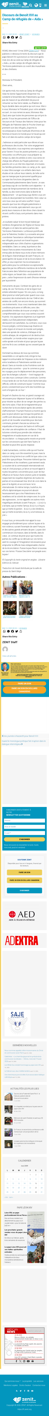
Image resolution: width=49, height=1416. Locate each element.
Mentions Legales (11, 1385)
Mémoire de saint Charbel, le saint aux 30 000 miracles (28, 1119)
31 (42, 1192)
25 (7, 1192)
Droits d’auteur (25, 1385)
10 (42, 1179)
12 (13, 1183)
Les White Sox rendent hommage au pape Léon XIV (23, 1065)
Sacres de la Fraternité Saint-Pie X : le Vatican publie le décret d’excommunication (27, 1096)
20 (19, 1188)
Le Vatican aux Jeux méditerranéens (17, 1071)
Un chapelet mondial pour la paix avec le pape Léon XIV (28, 1108)
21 (24, 1188)
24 (42, 1188)
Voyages (36, 34)
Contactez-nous (38, 1385)
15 (30, 1183)
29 (30, 1192)
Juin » (11, 1197)
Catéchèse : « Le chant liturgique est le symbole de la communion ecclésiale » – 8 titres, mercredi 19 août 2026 (23, 1059)
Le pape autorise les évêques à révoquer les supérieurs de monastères (28, 1142)
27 (19, 1192)
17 (42, 1183)
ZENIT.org (33, 51)
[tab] (14, 1330)
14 (24, 1183)
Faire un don (24, 683)
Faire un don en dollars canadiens (24, 690)
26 (13, 1192)
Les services (38, 1381)
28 (24, 1192)
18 (7, 1188)
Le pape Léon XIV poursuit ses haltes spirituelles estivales (15, 1249)
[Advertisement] (24, 717)
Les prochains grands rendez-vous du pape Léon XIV (16, 1232)
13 (19, 1183)
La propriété (27, 1381)
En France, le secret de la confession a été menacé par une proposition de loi (29, 1131)
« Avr (6, 1197)
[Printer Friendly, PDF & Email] (40, 47)
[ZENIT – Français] (13, 4)
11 (7, 1183)
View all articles (9, 656)
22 (30, 1188)
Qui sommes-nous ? (13, 1381)
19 (13, 1188)
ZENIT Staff (24, 34)
